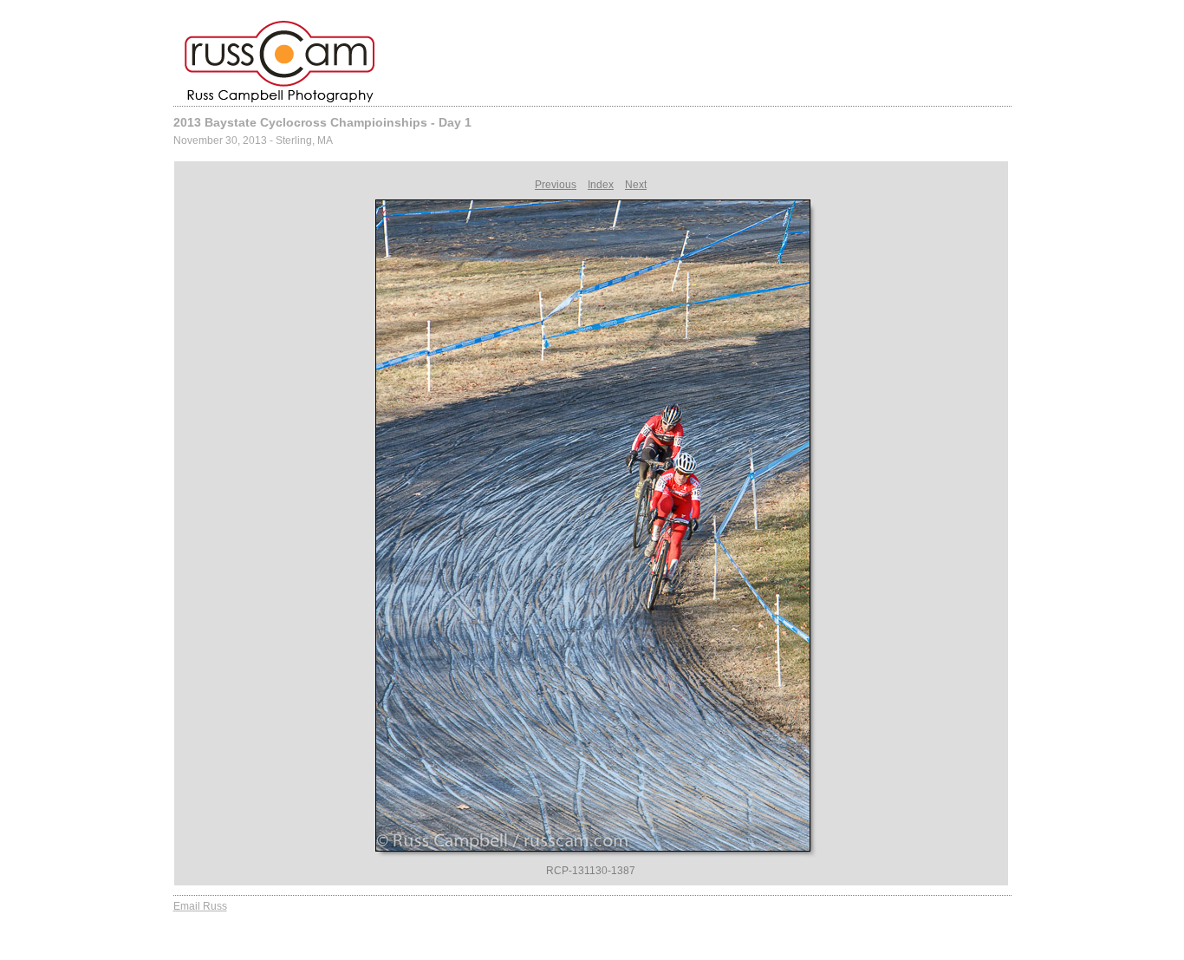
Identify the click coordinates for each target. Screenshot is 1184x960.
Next (636, 185)
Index (601, 185)
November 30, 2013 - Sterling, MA (253, 140)
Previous (555, 185)
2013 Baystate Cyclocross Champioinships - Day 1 (322, 122)
